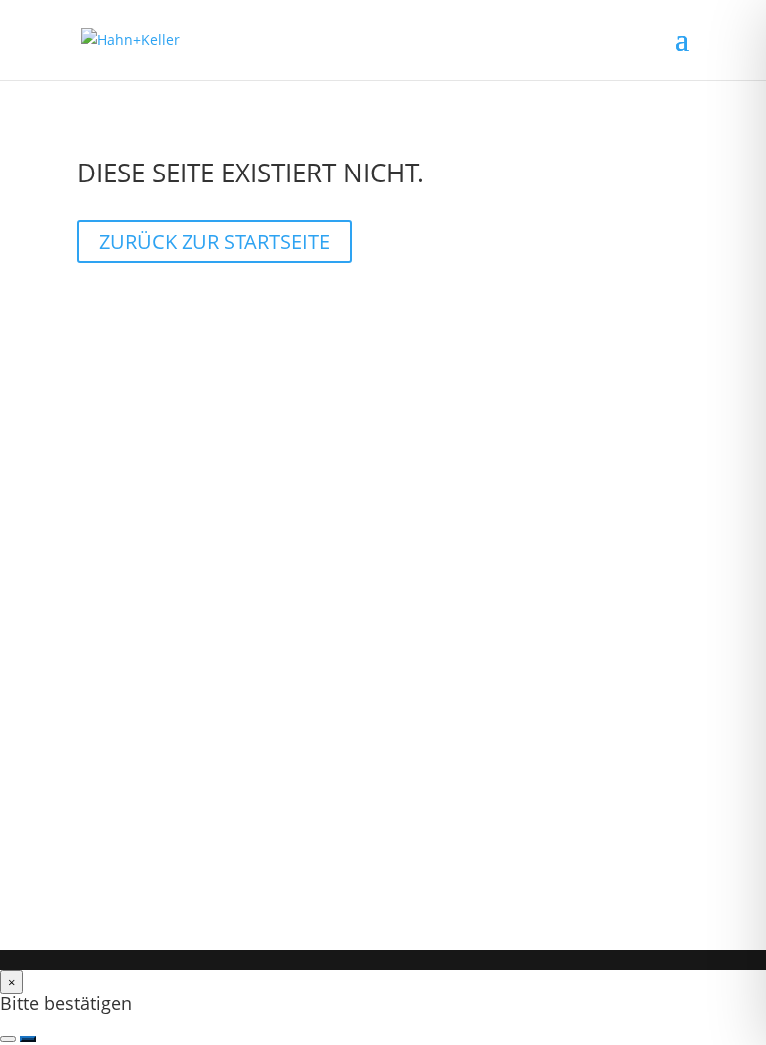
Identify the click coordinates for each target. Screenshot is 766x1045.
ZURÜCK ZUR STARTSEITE (214, 241)
